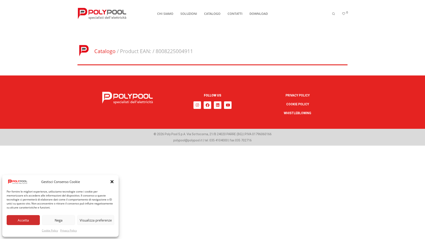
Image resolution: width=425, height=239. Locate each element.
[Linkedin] (217, 105)
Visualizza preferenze (96, 220)
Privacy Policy (68, 230)
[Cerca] (333, 14)
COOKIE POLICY (297, 104)
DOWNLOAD (258, 14)
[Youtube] (228, 105)
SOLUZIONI (188, 14)
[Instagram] (197, 105)
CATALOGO (212, 14)
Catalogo (105, 51)
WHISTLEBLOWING (297, 113)
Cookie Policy (50, 230)
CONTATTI (235, 14)
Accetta (23, 220)
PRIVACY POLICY (298, 95)
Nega (58, 220)
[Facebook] (207, 105)
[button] (112, 181)
